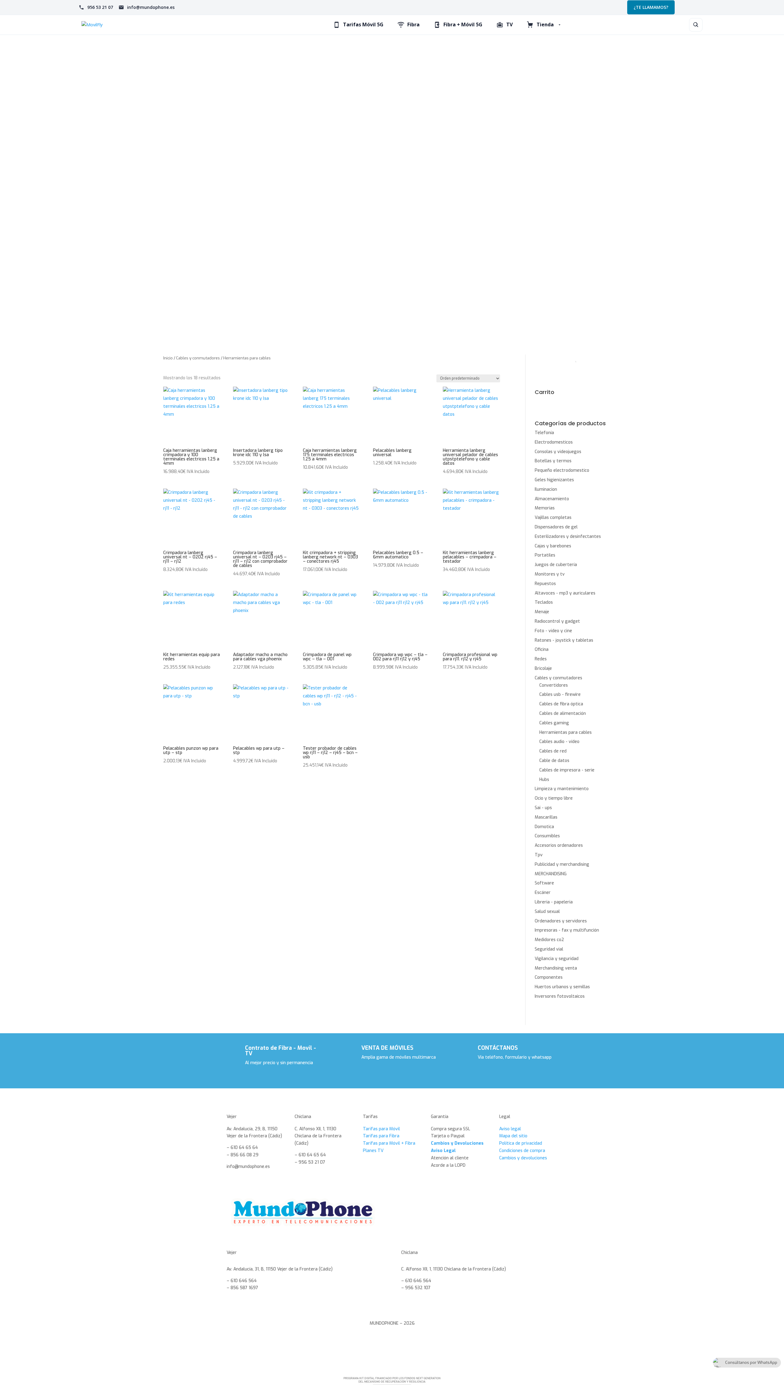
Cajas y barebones (553, 546)
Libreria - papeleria (554, 902)
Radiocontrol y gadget (557, 621)
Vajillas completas (553, 517)
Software (544, 883)
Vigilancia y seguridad (557, 959)
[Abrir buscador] (696, 25)
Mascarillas (546, 817)
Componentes (549, 977)
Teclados (544, 602)
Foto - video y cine (553, 631)
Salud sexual (547, 911)
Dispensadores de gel (556, 527)
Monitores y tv (550, 574)
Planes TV (373, 1151)
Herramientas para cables (565, 732)
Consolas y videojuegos (558, 452)
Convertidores (553, 685)
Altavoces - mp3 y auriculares (565, 593)
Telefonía (544, 433)
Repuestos (545, 584)
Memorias (545, 508)
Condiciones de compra (522, 1151)
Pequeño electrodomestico (562, 470)
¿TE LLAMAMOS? (651, 7)
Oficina (541, 649)
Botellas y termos (553, 461)
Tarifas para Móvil (381, 1129)
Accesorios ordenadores (559, 845)
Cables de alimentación (562, 713)
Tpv (539, 855)
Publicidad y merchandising (562, 864)
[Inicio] (143, 24)
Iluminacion (546, 489)
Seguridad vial (549, 949)
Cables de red (553, 751)
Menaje (542, 612)
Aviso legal (510, 1129)
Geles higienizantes (554, 480)
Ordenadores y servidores (561, 921)
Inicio (168, 358)
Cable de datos (554, 761)
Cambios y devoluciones (523, 1158)
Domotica (544, 827)
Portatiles (545, 555)
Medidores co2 (549, 940)
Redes (541, 659)
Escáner (543, 892)
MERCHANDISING (551, 874)
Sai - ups (543, 808)
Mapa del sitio (513, 1136)
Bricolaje (543, 668)
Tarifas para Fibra (381, 1136)
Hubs (544, 780)
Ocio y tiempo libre (554, 798)
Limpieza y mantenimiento (562, 789)
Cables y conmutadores (198, 358)
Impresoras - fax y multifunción (567, 930)
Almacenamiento (552, 499)
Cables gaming (554, 723)
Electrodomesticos (554, 442)
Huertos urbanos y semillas (562, 987)
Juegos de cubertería (556, 565)
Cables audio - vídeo (559, 742)
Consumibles (547, 836)
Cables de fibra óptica (561, 704)
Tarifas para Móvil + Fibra (389, 1143)
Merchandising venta (556, 968)
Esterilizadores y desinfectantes (568, 536)
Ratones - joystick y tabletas (564, 640)
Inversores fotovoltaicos (560, 996)
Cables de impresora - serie (566, 770)
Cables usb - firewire (560, 694)
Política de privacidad (520, 1143)
